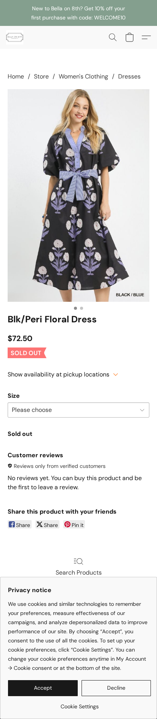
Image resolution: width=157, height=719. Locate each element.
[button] (15, 37)
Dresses (129, 76)
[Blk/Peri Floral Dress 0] (78, 195)
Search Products (79, 572)
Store (41, 76)
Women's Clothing (83, 76)
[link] (79, 703)
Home (16, 76)
